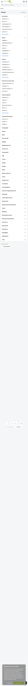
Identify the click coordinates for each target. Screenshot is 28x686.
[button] (2, 5)
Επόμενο (19, 427)
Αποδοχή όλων (18, 683)
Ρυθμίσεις (10, 683)
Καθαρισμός (23, 12)
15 (21, 423)
